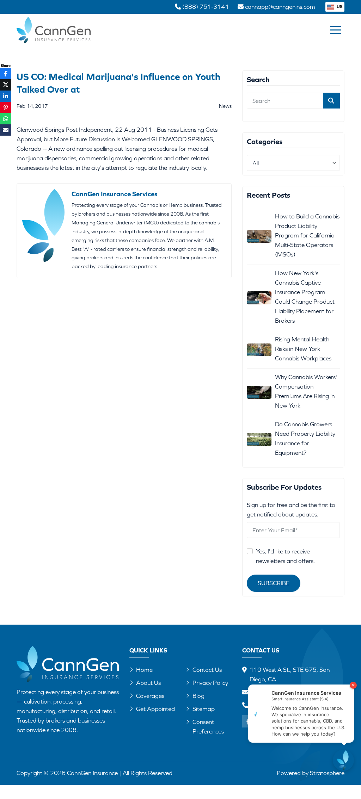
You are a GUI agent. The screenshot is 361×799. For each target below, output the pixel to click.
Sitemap (203, 708)
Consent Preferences (208, 726)
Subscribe (273, 583)
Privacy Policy (210, 682)
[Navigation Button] (335, 30)
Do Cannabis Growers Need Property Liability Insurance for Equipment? (305, 438)
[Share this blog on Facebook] (5, 73)
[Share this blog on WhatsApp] (5, 118)
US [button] (339, 6)
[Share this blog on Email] (5, 130)
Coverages (150, 695)
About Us (148, 682)
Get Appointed (155, 708)
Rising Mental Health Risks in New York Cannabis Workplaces (303, 349)
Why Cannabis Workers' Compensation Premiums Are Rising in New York (306, 391)
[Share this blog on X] (5, 85)
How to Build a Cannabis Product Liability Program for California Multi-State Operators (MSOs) (307, 235)
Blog (198, 695)
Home (144, 669)
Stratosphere (327, 772)
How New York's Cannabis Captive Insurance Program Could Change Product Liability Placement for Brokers (305, 297)
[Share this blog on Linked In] (5, 96)
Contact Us (207, 669)
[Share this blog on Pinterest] (5, 107)
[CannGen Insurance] (68, 664)
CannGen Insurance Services (114, 194)
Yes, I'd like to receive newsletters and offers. (285, 556)
